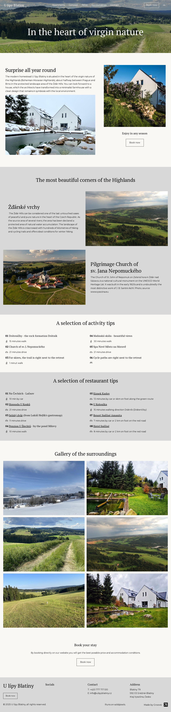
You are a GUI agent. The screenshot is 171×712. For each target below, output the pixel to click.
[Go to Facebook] (47, 689)
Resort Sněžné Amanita (107, 415)
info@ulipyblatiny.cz (101, 693)
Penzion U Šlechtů (20, 426)
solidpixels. (120, 704)
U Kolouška (100, 404)
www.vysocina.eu (100, 292)
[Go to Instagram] (54, 689)
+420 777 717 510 (99, 689)
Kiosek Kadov (101, 393)
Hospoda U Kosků (19, 404)
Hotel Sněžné (101, 426)
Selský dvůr (16, 415)
